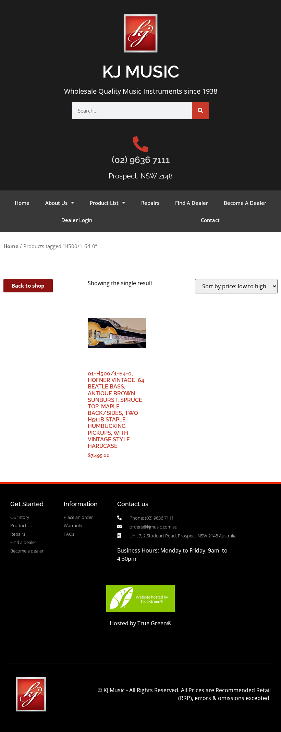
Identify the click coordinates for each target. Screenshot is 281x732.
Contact (210, 220)
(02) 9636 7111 (141, 160)
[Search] (200, 110)
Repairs (150, 202)
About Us (56, 202)
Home (22, 202)
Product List (104, 202)
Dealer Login (76, 220)
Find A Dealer (191, 202)
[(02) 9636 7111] (140, 144)
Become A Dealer (245, 202)
